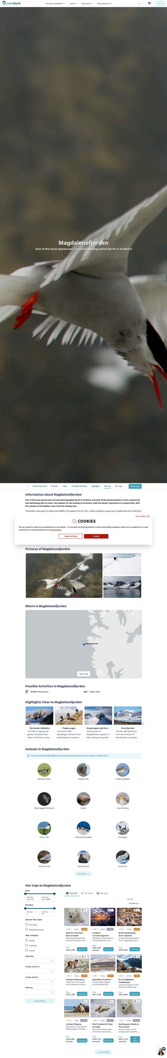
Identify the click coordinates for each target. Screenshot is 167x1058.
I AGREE (96, 536)
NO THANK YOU (143, 516)
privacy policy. (56, 530)
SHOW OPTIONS (71, 536)
